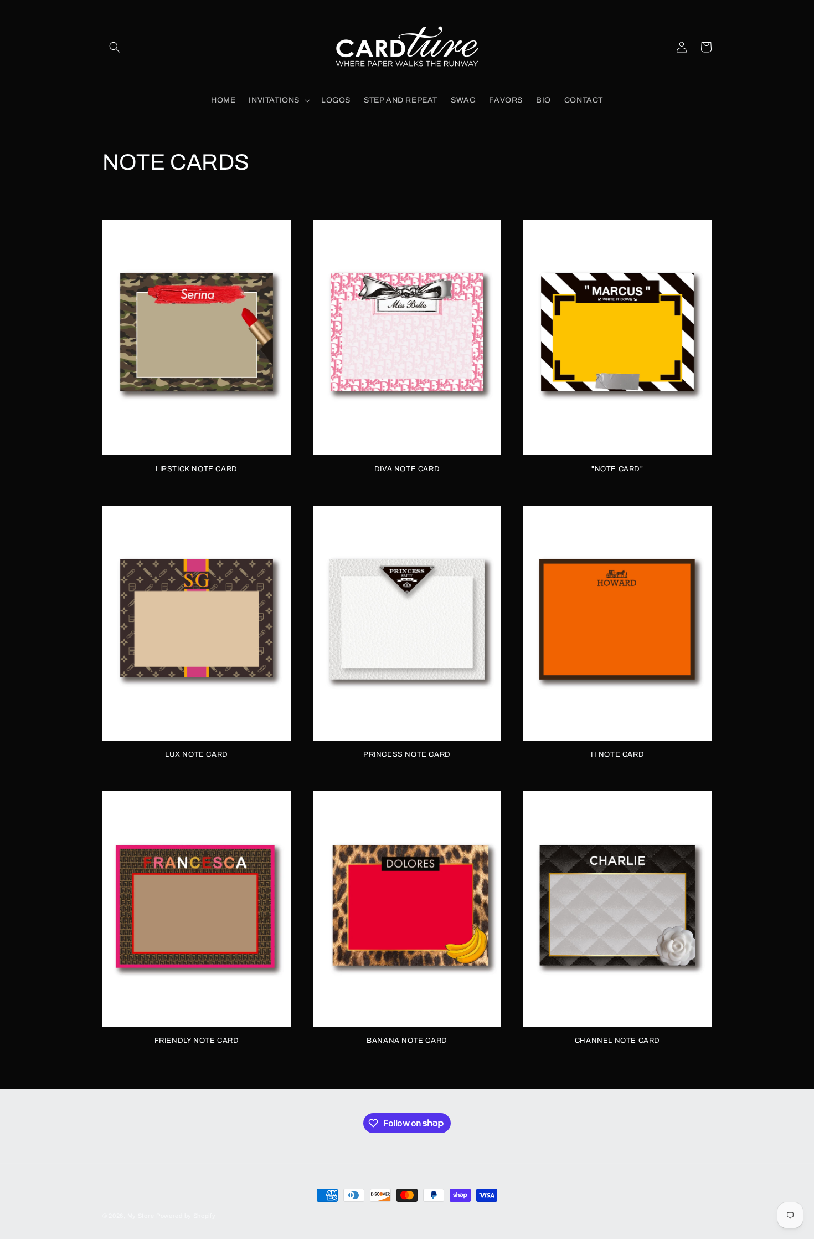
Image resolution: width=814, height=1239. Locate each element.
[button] (114, 47)
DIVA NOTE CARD (407, 469)
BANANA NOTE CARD (407, 1040)
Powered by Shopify (186, 1215)
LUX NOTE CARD (196, 754)
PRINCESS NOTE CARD (407, 754)
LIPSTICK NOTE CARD (197, 469)
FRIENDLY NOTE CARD (196, 1040)
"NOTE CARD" (617, 469)
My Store (140, 1215)
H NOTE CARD (618, 754)
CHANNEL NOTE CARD (617, 1040)
